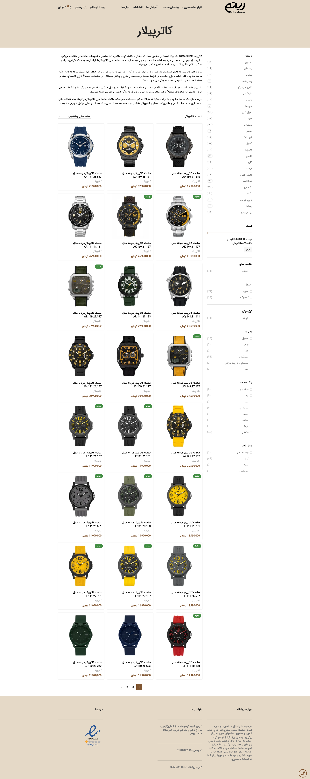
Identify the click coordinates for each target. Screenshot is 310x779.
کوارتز (245, 318)
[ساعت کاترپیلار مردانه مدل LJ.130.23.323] (81, 636)
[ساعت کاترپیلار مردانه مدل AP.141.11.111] (81, 216)
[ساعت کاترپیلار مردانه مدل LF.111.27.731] (81, 566)
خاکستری (243, 389)
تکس (249, 100)
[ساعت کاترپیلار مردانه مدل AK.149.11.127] (179, 216)
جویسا (248, 106)
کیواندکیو (247, 181)
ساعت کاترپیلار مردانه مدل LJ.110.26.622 (136, 664)
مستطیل (244, 471)
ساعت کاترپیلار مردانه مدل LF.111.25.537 (186, 594)
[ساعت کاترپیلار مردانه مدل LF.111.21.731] (179, 496)
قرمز (246, 426)
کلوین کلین (246, 175)
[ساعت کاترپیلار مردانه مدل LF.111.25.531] (81, 496)
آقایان (245, 271)
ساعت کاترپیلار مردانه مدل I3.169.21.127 (136, 384)
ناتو (246, 369)
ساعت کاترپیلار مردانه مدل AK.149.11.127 (186, 245)
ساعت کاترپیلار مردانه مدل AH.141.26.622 (87, 175)
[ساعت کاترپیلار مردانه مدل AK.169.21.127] (130, 216)
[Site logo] (235, 7)
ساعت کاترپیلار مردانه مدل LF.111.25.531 (87, 524)
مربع (246, 465)
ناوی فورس (246, 200)
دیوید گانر (247, 119)
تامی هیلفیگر (245, 87)
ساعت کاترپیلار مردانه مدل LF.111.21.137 (87, 454)
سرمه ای (244, 408)
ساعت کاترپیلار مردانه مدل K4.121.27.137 (186, 454)
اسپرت (245, 291)
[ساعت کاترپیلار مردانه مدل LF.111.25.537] (179, 566)
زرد (247, 395)
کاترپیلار (248, 150)
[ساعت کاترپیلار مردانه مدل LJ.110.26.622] (130, 636)
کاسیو (249, 156)
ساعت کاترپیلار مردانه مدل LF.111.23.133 (136, 524)
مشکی (245, 432)
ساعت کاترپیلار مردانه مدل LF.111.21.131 (136, 454)
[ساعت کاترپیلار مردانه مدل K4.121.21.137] (81, 356)
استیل (245, 338)
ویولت (248, 206)
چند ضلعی (242, 452)
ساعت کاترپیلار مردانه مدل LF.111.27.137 (136, 594)
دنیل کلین (246, 112)
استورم (248, 62)
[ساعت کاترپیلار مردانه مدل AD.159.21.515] (179, 147)
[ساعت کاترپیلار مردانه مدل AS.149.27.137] (179, 356)
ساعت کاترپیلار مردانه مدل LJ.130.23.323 (87, 664)
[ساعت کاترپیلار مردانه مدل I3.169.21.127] (130, 356)
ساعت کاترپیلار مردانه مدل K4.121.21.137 (87, 384)
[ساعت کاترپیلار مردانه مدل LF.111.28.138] (179, 636)
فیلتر (248, 249)
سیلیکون (243, 357)
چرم (246, 344)
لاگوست (248, 194)
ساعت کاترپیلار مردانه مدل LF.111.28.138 (186, 664)
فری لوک (247, 137)
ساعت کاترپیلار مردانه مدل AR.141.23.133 (136, 315)
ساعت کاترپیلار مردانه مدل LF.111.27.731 (87, 594)
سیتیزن (248, 125)
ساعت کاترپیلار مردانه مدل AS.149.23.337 (87, 315)
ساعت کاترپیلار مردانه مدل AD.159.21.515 (186, 175)
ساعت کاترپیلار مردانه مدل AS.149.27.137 (186, 384)
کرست (248, 169)
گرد (246, 459)
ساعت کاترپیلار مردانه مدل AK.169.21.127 (136, 245)
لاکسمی (248, 187)
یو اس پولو (246, 212)
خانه (200, 116)
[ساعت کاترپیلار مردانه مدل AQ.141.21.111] (179, 286)
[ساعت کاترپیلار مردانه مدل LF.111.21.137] (81, 426)
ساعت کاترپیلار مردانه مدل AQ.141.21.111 (186, 315)
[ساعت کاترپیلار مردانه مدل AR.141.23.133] (130, 286)
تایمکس (247, 94)
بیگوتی (248, 75)
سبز (246, 402)
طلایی (245, 420)
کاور (250, 162)
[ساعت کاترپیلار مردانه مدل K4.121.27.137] (179, 426)
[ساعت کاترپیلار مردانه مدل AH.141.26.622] (81, 147)
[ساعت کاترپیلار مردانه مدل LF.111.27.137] (130, 566)
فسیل (249, 144)
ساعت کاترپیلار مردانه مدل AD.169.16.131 (136, 175)
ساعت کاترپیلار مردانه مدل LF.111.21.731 (186, 524)
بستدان (248, 68)
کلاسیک (244, 297)
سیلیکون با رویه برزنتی (236, 363)
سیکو (249, 131)
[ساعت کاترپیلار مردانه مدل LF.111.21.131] (130, 426)
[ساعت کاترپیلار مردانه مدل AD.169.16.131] (130, 147)
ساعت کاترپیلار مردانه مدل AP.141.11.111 (87, 245)
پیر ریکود (247, 81)
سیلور (245, 414)
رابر (246, 351)
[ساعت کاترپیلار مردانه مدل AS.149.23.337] (81, 286)
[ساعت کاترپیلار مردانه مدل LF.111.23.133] (130, 496)
